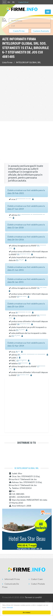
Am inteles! (26, 612)
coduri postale (38, 584)
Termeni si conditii (33, 597)
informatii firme (12, 579)
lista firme (7, 62)
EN (9, 2)
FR (13, 2)
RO (4, 2)
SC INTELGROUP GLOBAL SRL (26, 468)
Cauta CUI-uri (23, 2)
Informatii (9, 607)
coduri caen (37, 579)
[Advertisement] (26, 93)
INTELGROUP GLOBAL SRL (28, 62)
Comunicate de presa (10, 585)
